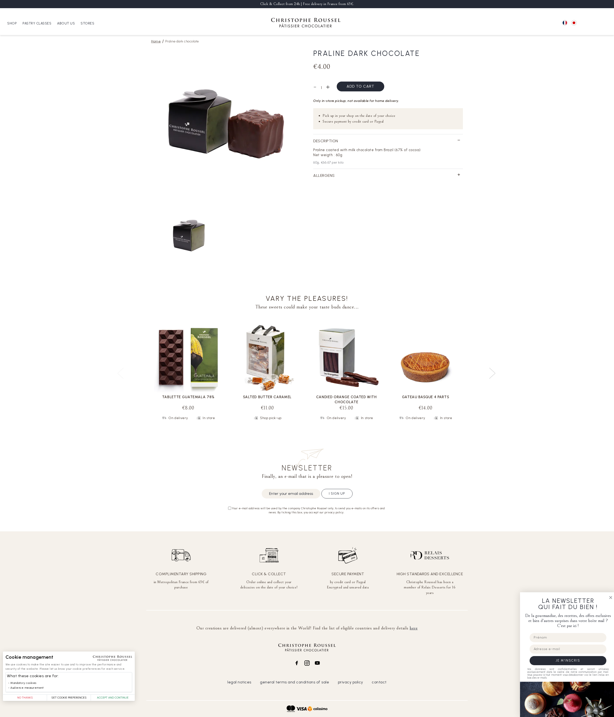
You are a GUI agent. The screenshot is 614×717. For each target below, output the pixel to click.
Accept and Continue (113, 697)
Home (156, 41)
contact (379, 682)
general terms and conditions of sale (294, 682)
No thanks (25, 697)
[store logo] (306, 23)
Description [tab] (325, 141)
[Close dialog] (609, 597)
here (414, 628)
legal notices (239, 682)
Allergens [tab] (324, 175)
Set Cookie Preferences (69, 697)
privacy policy (350, 682)
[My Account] (594, 23)
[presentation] (492, 371)
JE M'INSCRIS (566, 660)
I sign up (337, 494)
